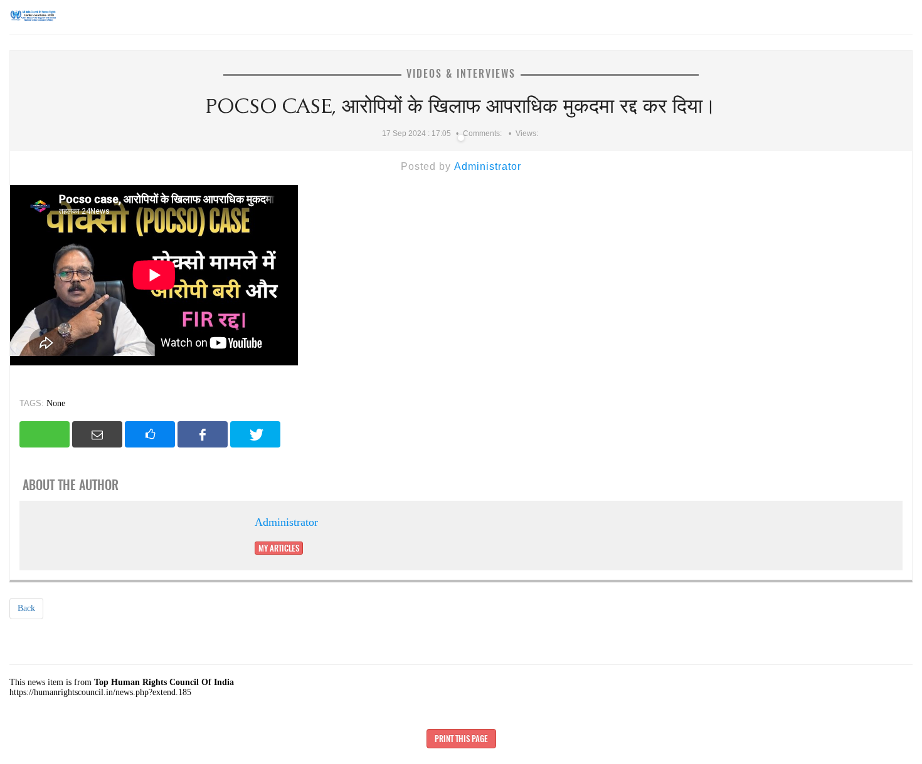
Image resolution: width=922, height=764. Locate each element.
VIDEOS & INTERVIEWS (461, 73)
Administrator (487, 166)
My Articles (278, 548)
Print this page (461, 738)
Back (26, 608)
